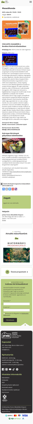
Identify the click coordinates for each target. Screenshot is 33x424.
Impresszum (5, 392)
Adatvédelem (5, 377)
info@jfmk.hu (5, 350)
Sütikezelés (5, 380)
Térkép (4, 220)
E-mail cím (6, 307)
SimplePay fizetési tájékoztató (10, 385)
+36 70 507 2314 (6, 347)
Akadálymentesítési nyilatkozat (11, 390)
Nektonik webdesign (15, 409)
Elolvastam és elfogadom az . (16, 314)
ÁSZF (3, 382)
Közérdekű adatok (7, 387)
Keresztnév (7, 301)
